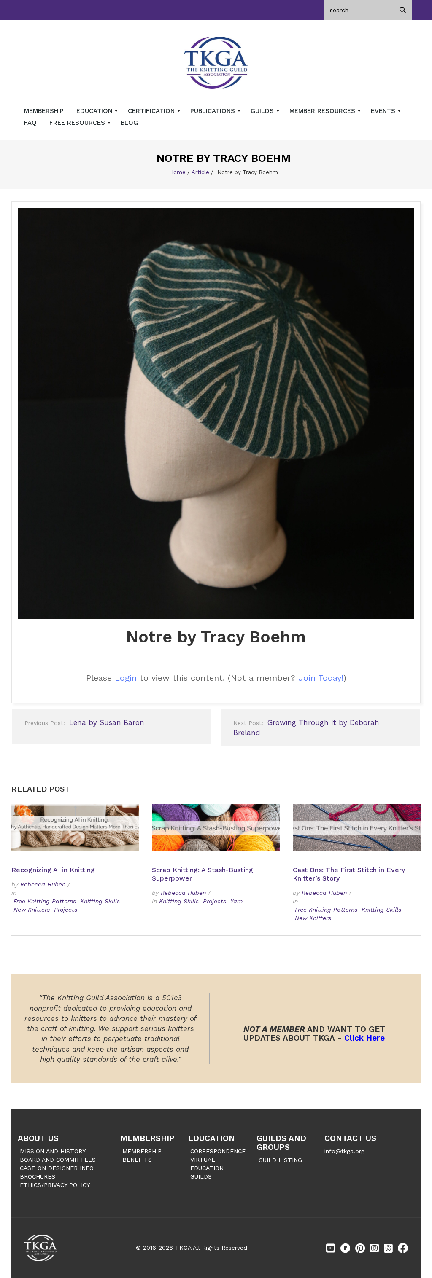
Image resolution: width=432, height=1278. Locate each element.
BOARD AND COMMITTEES (58, 1159)
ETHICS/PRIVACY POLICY (55, 1184)
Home (177, 172)
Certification (152, 111)
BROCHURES (37, 1176)
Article (200, 172)
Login (126, 678)
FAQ (30, 122)
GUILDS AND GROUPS (281, 1142)
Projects (65, 909)
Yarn (236, 901)
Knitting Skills (100, 901)
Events (384, 111)
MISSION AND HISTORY (53, 1151)
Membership (44, 111)
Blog (129, 122)
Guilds (263, 111)
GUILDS (201, 1176)
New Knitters (32, 909)
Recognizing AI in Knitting (54, 870)
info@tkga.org (344, 1151)
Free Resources (78, 122)
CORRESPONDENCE (218, 1151)
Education (95, 111)
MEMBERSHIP (147, 1138)
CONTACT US (350, 1138)
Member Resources (323, 111)
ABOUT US (38, 1138)
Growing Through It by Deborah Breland (306, 727)
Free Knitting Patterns (45, 901)
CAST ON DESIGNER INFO (57, 1168)
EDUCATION (211, 1138)
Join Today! (320, 678)
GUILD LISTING (280, 1160)
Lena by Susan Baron (84, 722)
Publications (213, 111)
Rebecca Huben (42, 884)
